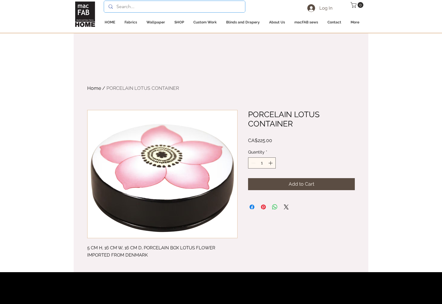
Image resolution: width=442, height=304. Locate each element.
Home (94, 88)
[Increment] (271, 163)
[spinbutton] (261, 163)
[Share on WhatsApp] (274, 207)
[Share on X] (286, 207)
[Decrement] (252, 163)
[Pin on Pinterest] (263, 207)
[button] (358, 5)
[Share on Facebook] (252, 207)
